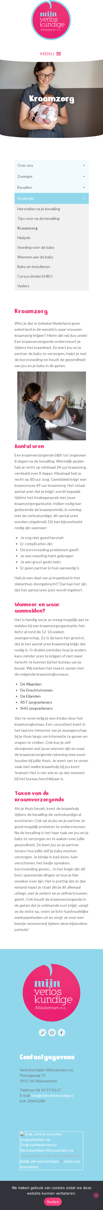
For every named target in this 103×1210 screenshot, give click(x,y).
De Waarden (30, 684)
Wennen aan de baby (35, 257)
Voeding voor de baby (35, 247)
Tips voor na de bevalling (38, 218)
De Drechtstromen (36, 690)
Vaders (23, 285)
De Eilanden (30, 696)
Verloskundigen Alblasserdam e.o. (47, 1150)
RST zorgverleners (36, 702)
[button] (47, 53)
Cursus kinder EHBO (35, 276)
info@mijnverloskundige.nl (52, 1095)
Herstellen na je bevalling (38, 208)
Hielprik (23, 237)
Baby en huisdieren (33, 266)
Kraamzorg (27, 228)
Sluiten (53, 1202)
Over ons (25, 165)
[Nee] (96, 1195)
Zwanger (25, 176)
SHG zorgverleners (36, 708)
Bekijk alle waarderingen (39, 1161)
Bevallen (24, 187)
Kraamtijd (25, 198)
